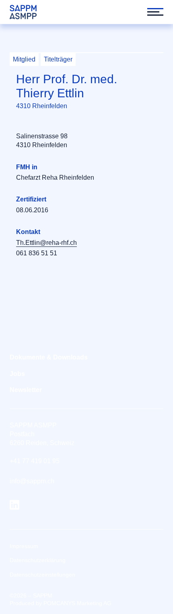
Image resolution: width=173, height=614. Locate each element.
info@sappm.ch (32, 481)
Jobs (17, 373)
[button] (151, 12)
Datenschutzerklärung (38, 560)
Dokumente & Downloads (49, 357)
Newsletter (26, 389)
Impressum (24, 546)
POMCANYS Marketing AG (77, 603)
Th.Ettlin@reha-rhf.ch (46, 242)
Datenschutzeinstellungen (42, 574)
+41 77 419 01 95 (35, 461)
